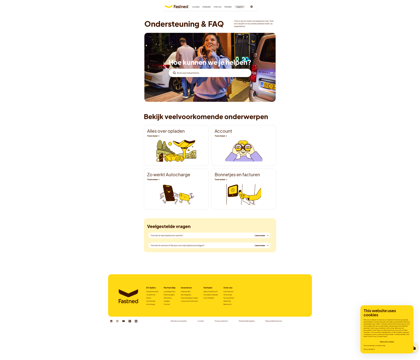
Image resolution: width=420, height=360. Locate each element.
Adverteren (168, 298)
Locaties (196, 7)
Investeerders (186, 291)
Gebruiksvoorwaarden (178, 321)
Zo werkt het (150, 295)
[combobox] (210, 73)
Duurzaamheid (228, 298)
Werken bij (227, 301)
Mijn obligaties (186, 295)
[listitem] (176, 145)
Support (239, 7)
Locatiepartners (169, 291)
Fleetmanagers (169, 295)
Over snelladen (208, 298)
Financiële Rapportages (189, 298)
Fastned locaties (152, 291)
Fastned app (150, 301)
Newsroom (227, 304)
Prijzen (148, 298)
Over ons (217, 7)
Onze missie (227, 295)
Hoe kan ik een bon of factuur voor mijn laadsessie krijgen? (177, 245)
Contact (167, 304)
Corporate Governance (189, 301)
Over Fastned (228, 291)
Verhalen (228, 7)
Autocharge (150, 304)
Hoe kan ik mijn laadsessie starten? (167, 235)
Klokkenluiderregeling (247, 321)
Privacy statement (221, 321)
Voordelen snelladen (210, 295)
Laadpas (167, 301)
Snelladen (206, 7)
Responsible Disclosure (273, 321)
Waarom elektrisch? (210, 291)
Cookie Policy (382, 336)
